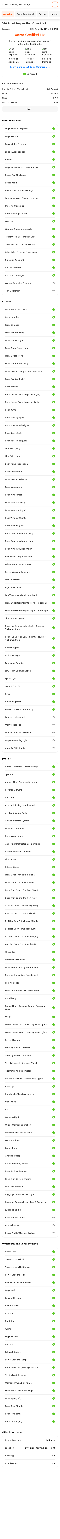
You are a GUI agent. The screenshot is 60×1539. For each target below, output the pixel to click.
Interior (54, 14)
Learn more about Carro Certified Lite (30, 67)
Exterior (42, 14)
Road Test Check (25, 14)
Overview (8, 14)
